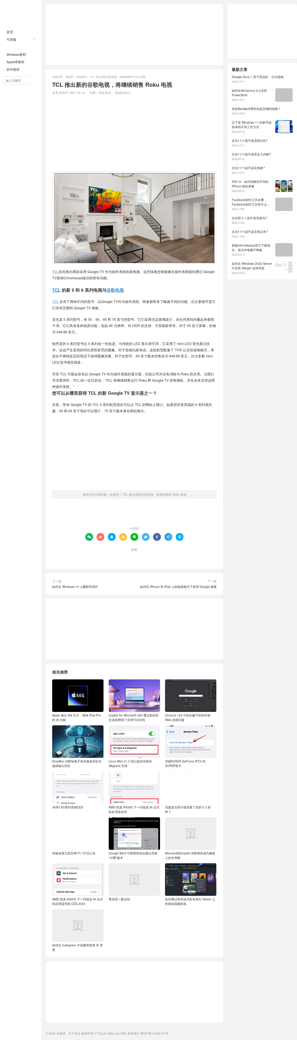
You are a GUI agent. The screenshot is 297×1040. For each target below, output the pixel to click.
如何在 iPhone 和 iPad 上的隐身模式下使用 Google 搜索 (178, 586)
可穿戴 (11, 39)
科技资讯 (13, 46)
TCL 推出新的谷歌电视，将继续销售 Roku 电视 (154, 494)
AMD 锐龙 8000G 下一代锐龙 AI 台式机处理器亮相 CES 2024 (77, 901)
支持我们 (133, 1033)
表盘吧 (20, 13)
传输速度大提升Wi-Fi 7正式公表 (73, 853)
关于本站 (74, 1033)
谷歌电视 (115, 290)
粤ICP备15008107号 (155, 1033)
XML (123, 1033)
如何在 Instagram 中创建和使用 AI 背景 (77, 947)
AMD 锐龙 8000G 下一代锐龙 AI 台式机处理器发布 (134, 809)
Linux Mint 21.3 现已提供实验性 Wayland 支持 (130, 763)
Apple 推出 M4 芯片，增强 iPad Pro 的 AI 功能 (76, 717)
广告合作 (101, 1033)
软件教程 (13, 69)
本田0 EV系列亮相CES (67, 807)
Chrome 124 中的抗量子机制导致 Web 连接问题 (187, 717)
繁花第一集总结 (119, 899)
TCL (55, 271)
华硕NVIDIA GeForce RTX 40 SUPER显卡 (185, 763)
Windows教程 (16, 54)
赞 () (134, 514)
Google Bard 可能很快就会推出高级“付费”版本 (133, 855)
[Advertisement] (134, 34)
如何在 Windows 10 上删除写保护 (75, 586)
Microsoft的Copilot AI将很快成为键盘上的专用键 (190, 855)
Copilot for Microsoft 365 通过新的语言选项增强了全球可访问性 (134, 717)
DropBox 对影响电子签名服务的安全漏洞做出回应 (77, 763)
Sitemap (113, 1033)
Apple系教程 (15, 61)
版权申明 (88, 1033)
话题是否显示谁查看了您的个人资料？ (188, 809)
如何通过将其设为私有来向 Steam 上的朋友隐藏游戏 (190, 901)
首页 (10, 31)
